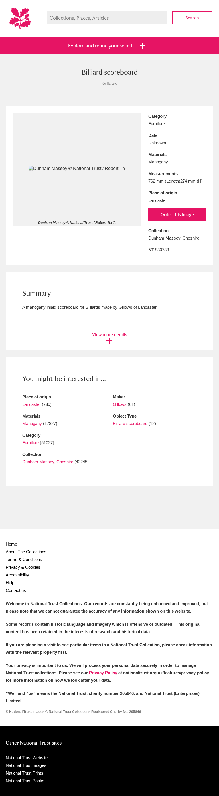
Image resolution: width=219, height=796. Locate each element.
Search (192, 18)
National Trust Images (26, 765)
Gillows (120, 404)
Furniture (30, 442)
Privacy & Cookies (23, 567)
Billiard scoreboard (130, 423)
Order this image (177, 214)
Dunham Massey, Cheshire (47, 461)
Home (11, 544)
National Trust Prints (24, 773)
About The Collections (26, 551)
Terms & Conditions (24, 559)
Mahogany (32, 423)
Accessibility (17, 574)
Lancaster (31, 404)
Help (10, 582)
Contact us (16, 590)
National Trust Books (25, 780)
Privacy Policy (103, 672)
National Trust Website (27, 757)
